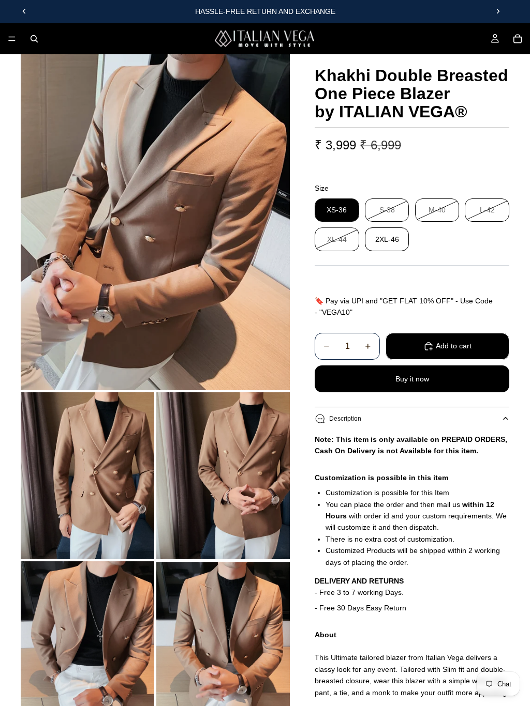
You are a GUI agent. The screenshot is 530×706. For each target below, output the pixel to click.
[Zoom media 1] (155, 222)
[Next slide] (498, 11)
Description (345, 418)
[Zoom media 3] (223, 475)
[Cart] (517, 38)
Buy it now (412, 379)
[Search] (34, 38)
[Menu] (12, 39)
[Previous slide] (24, 11)
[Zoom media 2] (87, 475)
